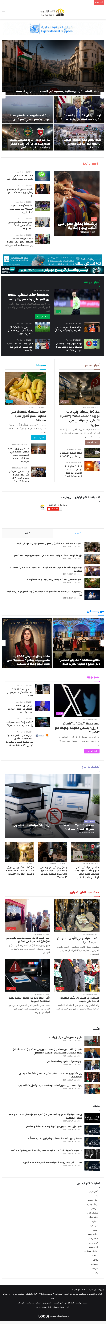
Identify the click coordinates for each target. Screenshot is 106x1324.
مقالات (95, 1260)
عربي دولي (93, 1243)
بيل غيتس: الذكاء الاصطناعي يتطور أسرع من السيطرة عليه (20, 708)
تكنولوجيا (94, 1221)
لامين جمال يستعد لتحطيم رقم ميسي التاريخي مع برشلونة (20, 346)
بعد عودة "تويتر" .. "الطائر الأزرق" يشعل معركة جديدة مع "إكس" (77, 728)
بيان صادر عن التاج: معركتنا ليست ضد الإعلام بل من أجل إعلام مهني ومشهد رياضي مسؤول (29, 143)
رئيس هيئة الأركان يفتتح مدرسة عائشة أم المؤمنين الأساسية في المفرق (28, 939)
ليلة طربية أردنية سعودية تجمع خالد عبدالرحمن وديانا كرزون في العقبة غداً (44, 593)
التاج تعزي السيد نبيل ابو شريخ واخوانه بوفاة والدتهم (54, 1126)
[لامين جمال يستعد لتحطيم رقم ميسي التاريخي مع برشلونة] (42, 344)
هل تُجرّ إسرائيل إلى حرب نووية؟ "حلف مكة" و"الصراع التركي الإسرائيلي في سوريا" (79, 418)
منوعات (95, 1268)
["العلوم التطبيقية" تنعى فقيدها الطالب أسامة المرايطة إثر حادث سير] (92, 1154)
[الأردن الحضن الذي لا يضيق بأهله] (92, 1041)
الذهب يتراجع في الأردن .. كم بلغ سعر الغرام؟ (78, 940)
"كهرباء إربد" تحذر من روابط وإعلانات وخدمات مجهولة (19, 724)
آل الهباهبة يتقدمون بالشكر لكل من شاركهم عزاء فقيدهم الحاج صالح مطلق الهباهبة (45, 1116)
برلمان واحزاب (92, 1204)
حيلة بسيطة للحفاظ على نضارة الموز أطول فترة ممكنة (28, 416)
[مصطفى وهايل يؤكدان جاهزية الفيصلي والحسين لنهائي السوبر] (42, 327)
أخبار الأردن (93, 1191)
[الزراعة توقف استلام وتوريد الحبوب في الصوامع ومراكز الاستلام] (92, 559)
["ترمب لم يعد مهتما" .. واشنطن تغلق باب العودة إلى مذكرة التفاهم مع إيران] (42, 239)
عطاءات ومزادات (91, 1251)
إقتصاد (95, 1196)
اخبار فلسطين (92, 1200)
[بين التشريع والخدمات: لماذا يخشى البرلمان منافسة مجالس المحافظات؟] (92, 1077)
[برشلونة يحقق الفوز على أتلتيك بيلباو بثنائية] (77, 203)
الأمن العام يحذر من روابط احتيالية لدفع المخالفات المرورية (29, 999)
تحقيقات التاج (92, 1213)
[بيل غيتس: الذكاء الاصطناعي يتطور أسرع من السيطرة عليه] (42, 706)
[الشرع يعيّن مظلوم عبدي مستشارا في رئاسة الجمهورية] (42, 222)
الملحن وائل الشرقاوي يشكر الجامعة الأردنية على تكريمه (80, 999)
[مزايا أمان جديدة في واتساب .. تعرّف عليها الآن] (42, 176)
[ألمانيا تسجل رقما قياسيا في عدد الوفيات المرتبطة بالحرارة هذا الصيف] (92, 466)
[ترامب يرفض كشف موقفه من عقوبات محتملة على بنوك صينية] (79, 109)
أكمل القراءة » (42, 316)
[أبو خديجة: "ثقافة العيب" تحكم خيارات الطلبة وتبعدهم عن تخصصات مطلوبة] (92, 571)
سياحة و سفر (92, 1234)
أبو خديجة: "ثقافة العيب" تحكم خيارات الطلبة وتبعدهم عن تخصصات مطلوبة (46, 569)
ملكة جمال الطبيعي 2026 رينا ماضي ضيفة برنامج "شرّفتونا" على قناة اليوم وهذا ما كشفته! (28, 660)
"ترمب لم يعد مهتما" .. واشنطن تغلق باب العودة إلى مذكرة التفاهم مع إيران (19, 241)
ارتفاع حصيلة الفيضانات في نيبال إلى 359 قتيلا (70, 454)
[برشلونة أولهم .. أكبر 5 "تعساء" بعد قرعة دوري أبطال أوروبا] (42, 206)
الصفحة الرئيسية (82, 1303)
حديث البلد (93, 1226)
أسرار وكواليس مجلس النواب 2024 (55, 1307)
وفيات (95, 1273)
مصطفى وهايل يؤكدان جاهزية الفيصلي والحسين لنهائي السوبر (20, 330)
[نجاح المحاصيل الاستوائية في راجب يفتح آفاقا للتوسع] (92, 583)
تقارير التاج (21, 1303)
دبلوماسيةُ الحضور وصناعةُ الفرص (64, 1061)
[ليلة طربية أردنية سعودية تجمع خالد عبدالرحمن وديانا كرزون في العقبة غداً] (92, 595)
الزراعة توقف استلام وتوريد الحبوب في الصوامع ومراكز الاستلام (48, 555)
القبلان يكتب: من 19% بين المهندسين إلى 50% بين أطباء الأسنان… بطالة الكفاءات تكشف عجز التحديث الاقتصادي (46, 1051)
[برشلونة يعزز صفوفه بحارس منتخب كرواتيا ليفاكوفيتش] (92, 327)
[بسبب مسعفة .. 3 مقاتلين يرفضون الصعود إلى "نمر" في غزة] (92, 547)
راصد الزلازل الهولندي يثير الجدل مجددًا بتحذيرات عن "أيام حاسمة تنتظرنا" (18, 476)
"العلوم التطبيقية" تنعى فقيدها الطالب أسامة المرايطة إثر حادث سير (45, 1150)
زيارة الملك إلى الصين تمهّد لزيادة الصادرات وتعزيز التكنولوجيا (50, 1085)
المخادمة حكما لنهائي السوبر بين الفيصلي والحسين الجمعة (29, 297)
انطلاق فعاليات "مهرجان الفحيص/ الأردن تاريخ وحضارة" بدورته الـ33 (80, 661)
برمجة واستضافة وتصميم (59, 1316)
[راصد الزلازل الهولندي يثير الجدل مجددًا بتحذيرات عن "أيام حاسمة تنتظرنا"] (38, 472)
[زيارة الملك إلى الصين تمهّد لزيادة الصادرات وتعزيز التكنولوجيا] (92, 1089)
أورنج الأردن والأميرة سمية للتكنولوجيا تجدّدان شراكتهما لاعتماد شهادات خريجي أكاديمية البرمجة (19, 740)
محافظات (94, 1256)
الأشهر (27, 533)
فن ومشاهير (93, 1247)
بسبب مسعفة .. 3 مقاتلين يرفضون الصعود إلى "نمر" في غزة (49, 543)
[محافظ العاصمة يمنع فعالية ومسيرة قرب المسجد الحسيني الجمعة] (53, 67)
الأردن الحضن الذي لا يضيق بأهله (65, 1037)
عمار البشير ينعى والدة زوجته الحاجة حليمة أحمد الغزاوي (52, 1162)
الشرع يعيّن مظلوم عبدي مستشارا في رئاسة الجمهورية (20, 225)
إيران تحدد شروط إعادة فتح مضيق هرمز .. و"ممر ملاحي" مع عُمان (29, 117)
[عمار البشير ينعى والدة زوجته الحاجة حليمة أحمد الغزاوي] (92, 1166)
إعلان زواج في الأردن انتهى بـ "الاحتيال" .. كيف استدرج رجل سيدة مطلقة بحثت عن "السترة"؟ (53, 872)
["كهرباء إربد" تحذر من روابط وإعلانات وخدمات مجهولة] (42, 722)
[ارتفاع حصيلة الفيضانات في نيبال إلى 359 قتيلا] (92, 453)
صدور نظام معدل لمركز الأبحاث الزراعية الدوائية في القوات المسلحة (82, 143)
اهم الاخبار (94, 1209)
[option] (53, 95)
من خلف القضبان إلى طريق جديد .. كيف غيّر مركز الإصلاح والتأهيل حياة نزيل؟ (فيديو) (20, 870)
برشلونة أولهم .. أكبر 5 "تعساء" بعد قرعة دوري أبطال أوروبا (21, 208)
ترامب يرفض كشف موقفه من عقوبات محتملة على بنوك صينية (80, 117)
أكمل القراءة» (92, 442)
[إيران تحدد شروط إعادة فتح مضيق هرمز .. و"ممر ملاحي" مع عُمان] (27, 109)
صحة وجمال (93, 1239)
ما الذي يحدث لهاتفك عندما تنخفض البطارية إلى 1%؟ (20, 692)
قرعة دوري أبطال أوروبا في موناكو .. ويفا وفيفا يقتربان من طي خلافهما (68, 346)
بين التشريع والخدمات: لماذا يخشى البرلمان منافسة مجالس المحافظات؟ (50, 1075)
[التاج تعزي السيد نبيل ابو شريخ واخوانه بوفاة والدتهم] (92, 1130)
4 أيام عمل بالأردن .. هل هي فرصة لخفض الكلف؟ (74, 2)
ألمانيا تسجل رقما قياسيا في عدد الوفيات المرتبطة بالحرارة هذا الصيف (73, 471)
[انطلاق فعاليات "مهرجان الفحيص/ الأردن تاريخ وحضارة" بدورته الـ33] (78, 643)
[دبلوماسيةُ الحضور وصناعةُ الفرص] (92, 1065)
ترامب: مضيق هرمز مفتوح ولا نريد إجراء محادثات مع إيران (20, 192)
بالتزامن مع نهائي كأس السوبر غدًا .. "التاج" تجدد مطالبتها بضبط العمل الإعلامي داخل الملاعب (87, 872)
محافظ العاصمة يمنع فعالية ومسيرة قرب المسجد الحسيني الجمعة (58, 91)
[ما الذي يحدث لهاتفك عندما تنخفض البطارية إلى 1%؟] (42, 689)
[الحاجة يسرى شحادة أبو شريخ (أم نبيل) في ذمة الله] (92, 1142)
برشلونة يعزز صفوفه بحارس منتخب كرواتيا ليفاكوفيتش (68, 329)
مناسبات (94, 1264)
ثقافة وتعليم (93, 1217)
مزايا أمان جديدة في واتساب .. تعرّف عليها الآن (20, 177)
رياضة (95, 1230)
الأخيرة (78, 533)
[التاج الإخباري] (53, 12)
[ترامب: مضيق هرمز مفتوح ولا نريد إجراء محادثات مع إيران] (42, 189)
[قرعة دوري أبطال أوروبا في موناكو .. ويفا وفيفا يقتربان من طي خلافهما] (92, 344)
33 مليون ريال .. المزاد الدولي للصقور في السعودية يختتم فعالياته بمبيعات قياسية (18, 455)
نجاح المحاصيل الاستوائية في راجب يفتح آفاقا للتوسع (54, 579)
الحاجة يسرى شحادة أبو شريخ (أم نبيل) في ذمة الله (55, 1138)
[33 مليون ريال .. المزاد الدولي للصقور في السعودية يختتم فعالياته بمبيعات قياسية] (38, 448)
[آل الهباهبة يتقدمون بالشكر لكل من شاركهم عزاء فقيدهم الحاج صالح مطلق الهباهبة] (92, 1118)
